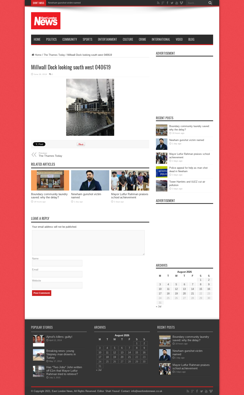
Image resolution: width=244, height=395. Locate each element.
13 (184, 289)
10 (160, 289)
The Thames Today (54, 54)
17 (160, 293)
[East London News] (45, 20)
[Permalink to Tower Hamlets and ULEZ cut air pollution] (161, 186)
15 (200, 289)
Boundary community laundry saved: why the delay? (49, 195)
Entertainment (107, 39)
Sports (87, 39)
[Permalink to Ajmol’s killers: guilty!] (38, 341)
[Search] (210, 3)
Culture (128, 39)
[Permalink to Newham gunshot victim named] (90, 180)
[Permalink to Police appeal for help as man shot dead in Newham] (161, 172)
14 (192, 289)
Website (36, 280)
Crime (142, 39)
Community (69, 39)
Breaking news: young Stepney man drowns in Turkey (61, 354)
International (161, 39)
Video (179, 39)
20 (184, 293)
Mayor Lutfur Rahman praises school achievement (129, 195)
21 (192, 293)
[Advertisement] (143, 21)
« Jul (158, 306)
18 (168, 293)
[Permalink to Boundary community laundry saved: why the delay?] (50, 180)
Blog (191, 39)
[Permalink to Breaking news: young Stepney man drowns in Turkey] (38, 355)
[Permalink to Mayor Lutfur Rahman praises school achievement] (130, 180)
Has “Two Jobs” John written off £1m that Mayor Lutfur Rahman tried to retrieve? (64, 371)
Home (37, 39)
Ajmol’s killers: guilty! (59, 336)
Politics (51, 39)
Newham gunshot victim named (64, 3)
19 (176, 293)
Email (35, 269)
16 (208, 289)
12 (176, 289)
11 (168, 289)
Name (35, 258)
